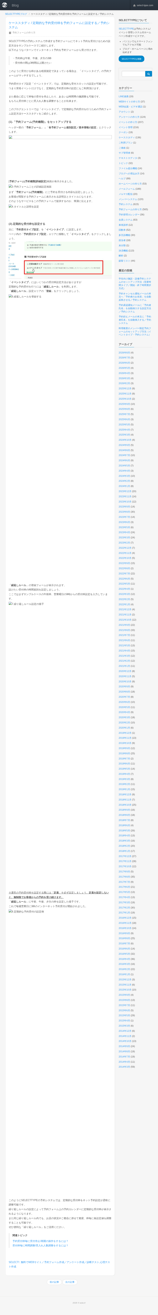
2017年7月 (124, 882)
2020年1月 (124, 727)
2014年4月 (124, 1062)
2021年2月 (124, 661)
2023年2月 (124, 542)
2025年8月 (124, 409)
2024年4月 (124, 470)
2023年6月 (124, 522)
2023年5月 (124, 527)
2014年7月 (124, 1056)
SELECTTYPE (126, 28)
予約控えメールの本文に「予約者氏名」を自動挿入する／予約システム (135, 319)
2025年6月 (124, 419)
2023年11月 (125, 496)
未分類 (122, 245)
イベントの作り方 (128, 122)
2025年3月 (124, 434)
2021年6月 (124, 640)
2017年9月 (124, 871)
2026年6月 (124, 362)
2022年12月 (125, 548)
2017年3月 (124, 902)
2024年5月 (124, 465)
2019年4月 (124, 774)
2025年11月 (125, 393)
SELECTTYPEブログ (16, 14)
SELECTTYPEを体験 (131, 59)
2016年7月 (124, 943)
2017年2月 (124, 907)
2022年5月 (124, 583)
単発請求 (123, 225)
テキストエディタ (128, 158)
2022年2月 (124, 599)
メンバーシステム (128, 199)
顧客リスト (124, 260)
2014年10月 (125, 1041)
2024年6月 (124, 460)
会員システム (126, 219)
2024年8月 (124, 450)
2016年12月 (125, 917)
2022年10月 (125, 558)
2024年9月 (124, 445)
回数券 (122, 230)
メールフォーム (127, 189)
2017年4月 (124, 897)
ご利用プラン (126, 142)
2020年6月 (124, 702)
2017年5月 (124, 892)
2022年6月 (124, 578)
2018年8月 (124, 815)
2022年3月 (124, 594)
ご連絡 (122, 148)
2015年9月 (124, 995)
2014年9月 (124, 1046)
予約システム (126, 204)
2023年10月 (125, 501)
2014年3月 (124, 1067)
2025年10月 (125, 399)
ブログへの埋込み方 (129, 173)
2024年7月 (124, 455)
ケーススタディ (127, 137)
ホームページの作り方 (130, 183)
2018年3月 (124, 840)
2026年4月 (124, 373)
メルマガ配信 (126, 194)
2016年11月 (125, 923)
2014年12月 (125, 1031)
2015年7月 (124, 1005)
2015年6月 (124, 1010)
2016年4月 (124, 959)
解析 (121, 255)
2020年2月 (124, 722)
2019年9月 (124, 748)
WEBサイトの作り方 (129, 101)
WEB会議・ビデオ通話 (130, 106)
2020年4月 (124, 712)
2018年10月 (125, 805)
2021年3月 (124, 656)
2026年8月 (124, 352)
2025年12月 (125, 388)
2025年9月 (124, 404)
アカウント (124, 111)
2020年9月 (124, 686)
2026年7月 (124, 357)
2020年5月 (124, 707)
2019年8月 (124, 753)
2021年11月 (125, 614)
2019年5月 (124, 768)
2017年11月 (125, 861)
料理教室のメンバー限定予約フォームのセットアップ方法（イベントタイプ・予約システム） (135, 331)
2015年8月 (124, 1000)
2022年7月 (124, 573)
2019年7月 (124, 758)
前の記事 (54, 1282)
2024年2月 (124, 481)
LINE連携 (124, 96)
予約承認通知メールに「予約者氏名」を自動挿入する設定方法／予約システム (135, 308)
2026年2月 (124, 383)
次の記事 (70, 1282)
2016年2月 (124, 969)
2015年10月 (125, 989)
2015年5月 (124, 1015)
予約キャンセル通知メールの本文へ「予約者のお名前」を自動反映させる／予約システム (135, 296)
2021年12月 (125, 609)
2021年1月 (124, 666)
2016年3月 (124, 964)
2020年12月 (125, 671)
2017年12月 (125, 856)
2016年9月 (124, 933)
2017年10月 (125, 866)
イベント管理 (126, 127)
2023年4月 (124, 532)
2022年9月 (124, 563)
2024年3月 (124, 476)
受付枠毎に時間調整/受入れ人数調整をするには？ (40, 1245)
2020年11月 (125, 676)
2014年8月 (124, 1051)
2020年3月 (124, 717)
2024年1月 (124, 486)
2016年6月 (124, 948)
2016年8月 (124, 938)
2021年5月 (124, 645)
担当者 (122, 240)
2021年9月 (124, 625)
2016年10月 (125, 928)
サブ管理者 (124, 153)
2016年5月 (124, 954)
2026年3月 (124, 378)
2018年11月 (125, 799)
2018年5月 (124, 830)
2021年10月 (125, 619)
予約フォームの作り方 (23, 32)
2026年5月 (124, 368)
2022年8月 (124, 568)
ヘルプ (122, 178)
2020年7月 (124, 697)
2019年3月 (124, 779)
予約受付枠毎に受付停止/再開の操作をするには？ (40, 1241)
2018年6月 (124, 825)
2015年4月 (124, 1020)
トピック (123, 163)
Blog (15, 5)
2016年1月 (124, 974)
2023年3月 (124, 537)
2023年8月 (124, 512)
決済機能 (123, 250)
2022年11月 (125, 553)
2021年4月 (124, 650)
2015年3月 (124, 1025)
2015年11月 (125, 984)
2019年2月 (124, 784)
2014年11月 (125, 1036)
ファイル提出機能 (128, 168)
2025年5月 (124, 424)
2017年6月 (124, 887)
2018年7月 (124, 820)
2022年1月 (124, 604)
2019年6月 (124, 763)
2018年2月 (124, 846)
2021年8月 (124, 630)
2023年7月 (124, 517)
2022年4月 (124, 589)
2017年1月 (124, 912)
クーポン (123, 132)
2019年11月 (125, 738)
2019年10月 (125, 743)
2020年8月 (124, 691)
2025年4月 (124, 429)
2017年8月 (124, 876)
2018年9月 (124, 810)
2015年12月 (125, 979)
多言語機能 (124, 235)
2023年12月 (125, 491)
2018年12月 (125, 794)
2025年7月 (124, 414)
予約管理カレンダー (129, 214)
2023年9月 (124, 506)
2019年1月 (124, 789)
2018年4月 (124, 835)
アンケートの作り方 (129, 117)
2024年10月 (125, 440)
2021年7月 (124, 635)
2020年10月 (125, 681)
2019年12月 (125, 733)
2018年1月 (124, 851)
